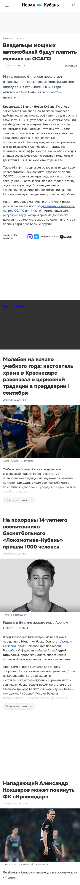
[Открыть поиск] (73, 5)
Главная (8, 38)
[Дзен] (66, 237)
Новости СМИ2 (14, 306)
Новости (22, 38)
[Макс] (30, 236)
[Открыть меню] (6, 5)
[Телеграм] (36, 236)
